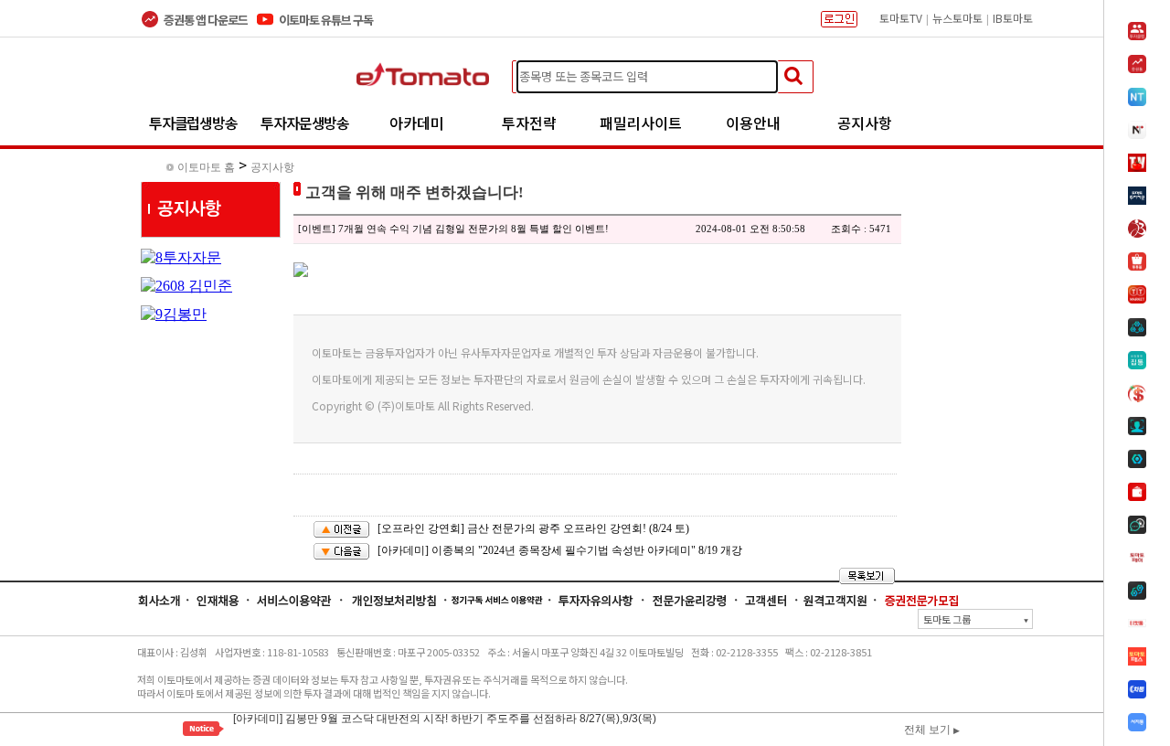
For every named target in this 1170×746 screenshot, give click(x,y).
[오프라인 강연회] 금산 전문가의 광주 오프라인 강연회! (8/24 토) (533, 528)
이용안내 (753, 122)
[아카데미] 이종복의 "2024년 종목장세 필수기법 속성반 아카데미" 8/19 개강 (560, 550)
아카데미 (416, 122)
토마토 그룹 (975, 619)
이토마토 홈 (206, 167)
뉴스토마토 (957, 18)
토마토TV (900, 18)
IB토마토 (1013, 18)
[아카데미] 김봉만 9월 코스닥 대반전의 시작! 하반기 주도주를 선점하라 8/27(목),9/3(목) (444, 716)
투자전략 (529, 122)
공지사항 (864, 122)
